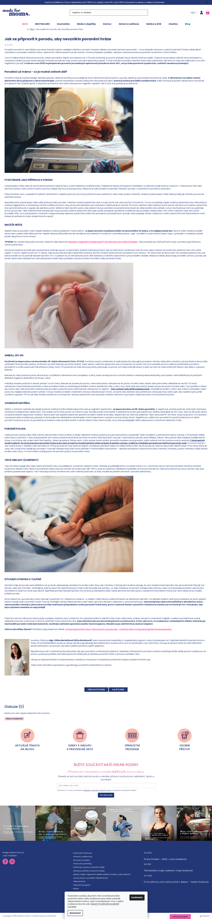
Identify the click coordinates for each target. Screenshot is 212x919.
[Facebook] (5, 861)
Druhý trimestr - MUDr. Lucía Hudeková (165, 859)
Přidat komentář (14, 718)
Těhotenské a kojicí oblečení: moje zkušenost (168, 870)
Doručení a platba (81, 860)
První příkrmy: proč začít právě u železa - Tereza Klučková (176, 882)
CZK (193, 12)
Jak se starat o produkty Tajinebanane (90, 878)
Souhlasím (137, 897)
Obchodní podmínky (82, 863)
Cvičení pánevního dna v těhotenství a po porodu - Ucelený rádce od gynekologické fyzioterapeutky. (118, 629)
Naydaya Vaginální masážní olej (85, 241)
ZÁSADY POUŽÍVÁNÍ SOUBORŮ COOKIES (93, 905)
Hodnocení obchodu (82, 853)
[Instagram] (12, 861)
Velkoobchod (79, 881)
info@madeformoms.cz (13, 852)
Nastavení (75, 913)
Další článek (118, 689)
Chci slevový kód (106, 795)
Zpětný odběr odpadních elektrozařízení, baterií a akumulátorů (101, 874)
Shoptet (206, 916)
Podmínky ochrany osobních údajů (88, 867)
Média (76, 888)
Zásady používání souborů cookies (89, 870)
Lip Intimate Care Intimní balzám (121, 241)
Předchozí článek (96, 689)
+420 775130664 (9, 855)
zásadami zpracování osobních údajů (97, 790)
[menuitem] (24, 24)
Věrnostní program (81, 885)
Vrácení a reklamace (82, 856)
